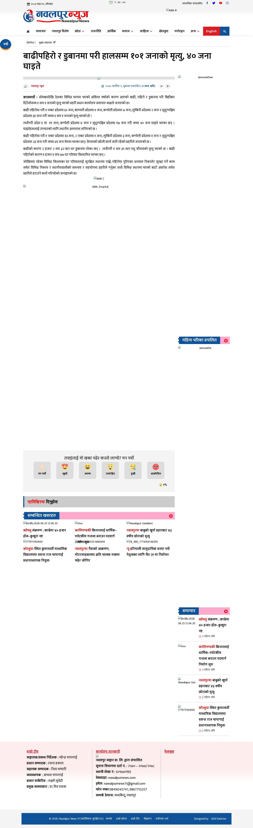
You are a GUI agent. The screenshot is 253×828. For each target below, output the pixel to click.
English (211, 31)
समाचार (41, 31)
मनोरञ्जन (180, 31)
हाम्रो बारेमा (121, 818)
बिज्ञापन (148, 818)
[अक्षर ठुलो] (168, 86)
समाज (126, 31)
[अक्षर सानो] (162, 86)
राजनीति (96, 31)
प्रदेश (78, 31)
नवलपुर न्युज (37, 86)
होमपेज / (31, 42)
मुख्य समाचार (45, 42)
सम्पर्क (109, 818)
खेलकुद (163, 31)
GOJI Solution (218, 818)
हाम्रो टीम (135, 818)
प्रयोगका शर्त (162, 818)
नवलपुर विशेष (60, 31)
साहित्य (144, 31)
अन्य (194, 31)
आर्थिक (111, 31)
